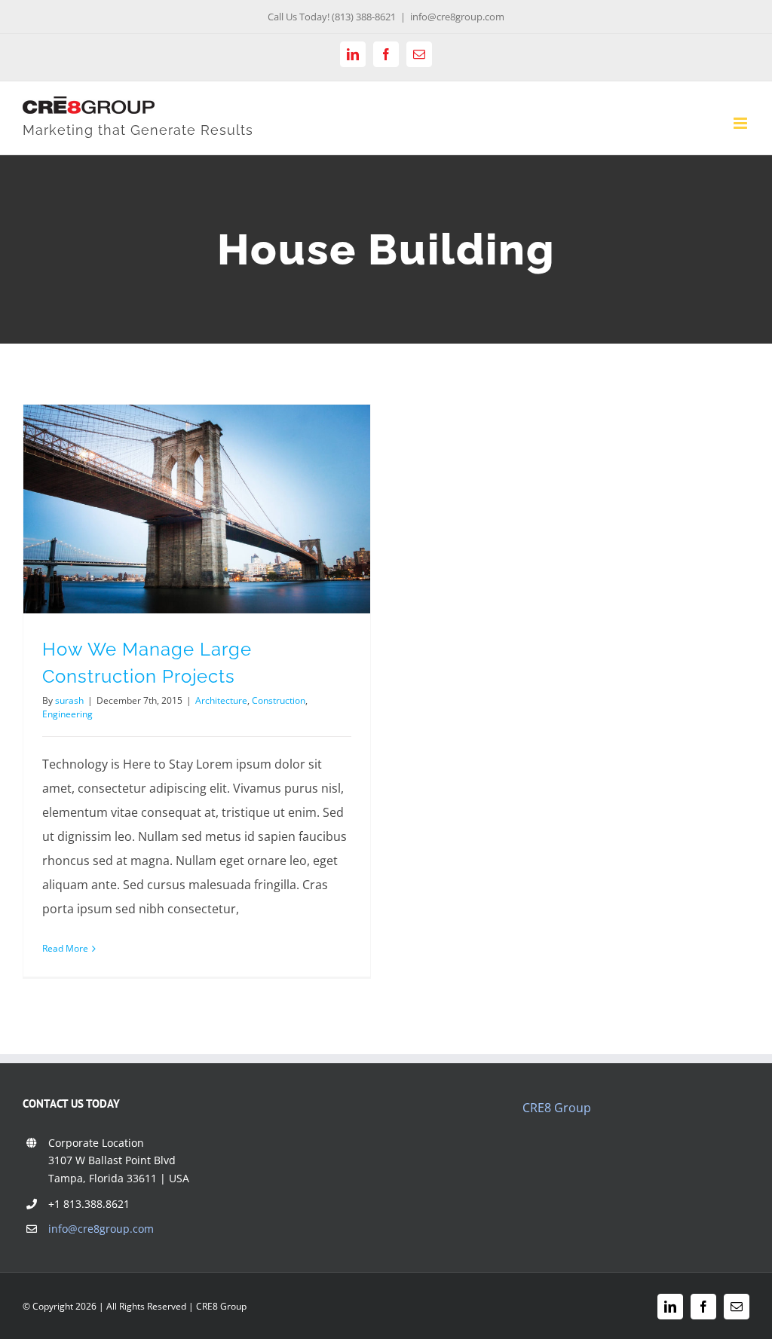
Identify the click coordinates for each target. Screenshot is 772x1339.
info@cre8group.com (457, 16)
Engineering (67, 714)
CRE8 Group (556, 1107)
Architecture (221, 700)
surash (69, 700)
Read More (65, 948)
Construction (278, 700)
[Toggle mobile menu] (741, 123)
